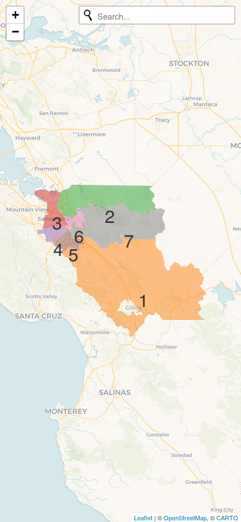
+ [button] (15, 15)
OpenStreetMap (185, 517)
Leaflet (143, 517)
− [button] (15, 32)
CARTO (227, 517)
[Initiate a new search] (88, 15)
